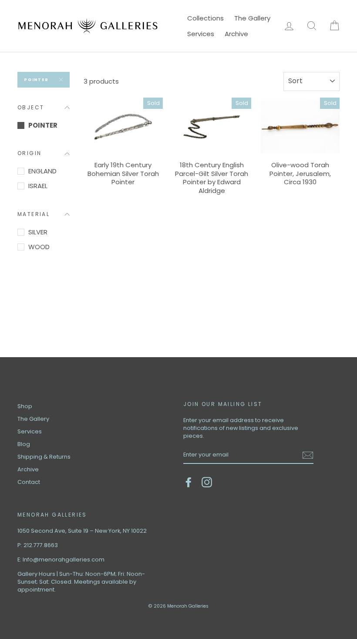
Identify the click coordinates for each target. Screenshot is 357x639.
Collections (205, 18)
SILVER (37, 232)
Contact (28, 482)
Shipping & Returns (44, 456)
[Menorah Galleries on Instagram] (207, 482)
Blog (23, 444)
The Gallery (252, 18)
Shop (24, 406)
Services (200, 33)
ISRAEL (37, 185)
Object (30, 107)
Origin (29, 153)
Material (33, 214)
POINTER (36, 79)
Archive (236, 33)
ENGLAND (42, 171)
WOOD (39, 246)
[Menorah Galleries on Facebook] (188, 482)
